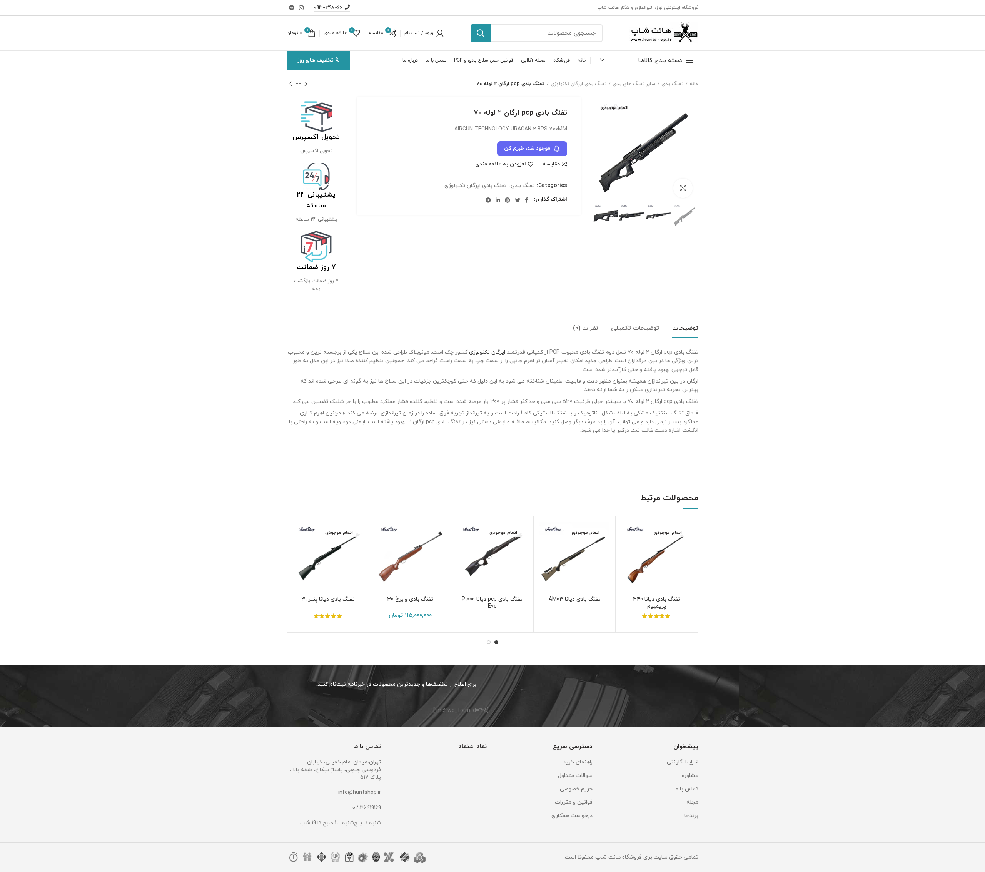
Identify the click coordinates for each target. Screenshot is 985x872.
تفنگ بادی (672, 83)
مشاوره (690, 775)
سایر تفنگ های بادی (634, 83)
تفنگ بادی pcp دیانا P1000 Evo (492, 603)
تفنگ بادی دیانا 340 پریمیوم (656, 603)
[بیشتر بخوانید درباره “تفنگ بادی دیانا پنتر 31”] (298, 552)
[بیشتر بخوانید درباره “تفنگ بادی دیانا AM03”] (545, 552)
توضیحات (685, 328)
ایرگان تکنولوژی (487, 352)
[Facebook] (527, 200)
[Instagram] (301, 8)
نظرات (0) (585, 328)
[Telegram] (292, 8)
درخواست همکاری (572, 815)
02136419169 (366, 808)
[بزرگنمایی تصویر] (683, 188)
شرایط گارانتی (682, 762)
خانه (694, 83)
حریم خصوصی (576, 789)
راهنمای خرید (578, 762)
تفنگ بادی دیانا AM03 (575, 599)
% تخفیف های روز (318, 60)
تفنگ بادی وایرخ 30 (410, 599)
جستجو (481, 33)
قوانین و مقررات (574, 802)
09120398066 (328, 7)
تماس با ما (686, 789)
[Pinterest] (508, 200)
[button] (381, 552)
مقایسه (551, 164)
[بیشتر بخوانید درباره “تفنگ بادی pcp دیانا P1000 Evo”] (462, 552)
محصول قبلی (306, 84)
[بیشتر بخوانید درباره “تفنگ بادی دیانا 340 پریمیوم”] (627, 552)
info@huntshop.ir (359, 792)
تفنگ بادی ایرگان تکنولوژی (578, 83)
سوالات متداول (575, 775)
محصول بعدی (290, 84)
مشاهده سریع (627, 569)
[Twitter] (518, 200)
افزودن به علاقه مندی (500, 164)
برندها (691, 815)
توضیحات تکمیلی (635, 328)
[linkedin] (498, 200)
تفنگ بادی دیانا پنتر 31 (328, 599)
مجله (692, 802)
